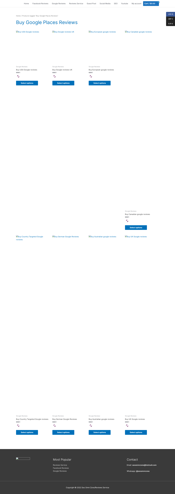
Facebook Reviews (61, 468)
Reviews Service (60, 465)
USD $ (169, 14)
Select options (27, 83)
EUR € (169, 24)
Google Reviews (60, 471)
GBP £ (169, 19)
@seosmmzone (143, 471)
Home (18, 16)
